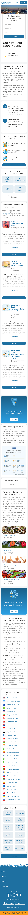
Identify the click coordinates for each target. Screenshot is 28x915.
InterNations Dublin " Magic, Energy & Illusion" (17, 264)
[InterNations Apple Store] (8, 903)
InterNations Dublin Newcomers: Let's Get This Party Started (17, 309)
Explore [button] (4, 876)
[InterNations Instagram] (16, 895)
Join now (14, 36)
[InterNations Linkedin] (12, 895)
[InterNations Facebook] (8, 895)
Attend (14, 254)
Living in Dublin (19, 813)
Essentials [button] (4, 881)
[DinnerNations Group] (14, 533)
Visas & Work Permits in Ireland (19, 827)
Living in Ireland (19, 848)
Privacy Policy (20, 908)
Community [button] (5, 886)
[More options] (17, 484)
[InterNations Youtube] (19, 895)
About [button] (3, 871)
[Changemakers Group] (14, 562)
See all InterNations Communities (14, 913)
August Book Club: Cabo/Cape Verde (17, 224)
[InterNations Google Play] (19, 903)
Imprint (6, 908)
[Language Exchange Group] (14, 577)
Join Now (23, 2)
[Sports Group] (14, 548)
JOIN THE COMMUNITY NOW (14, 165)
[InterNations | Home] (6, 3)
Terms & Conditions (13, 908)
